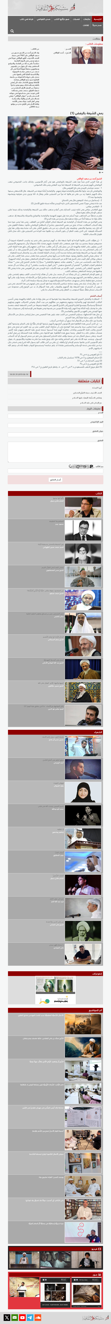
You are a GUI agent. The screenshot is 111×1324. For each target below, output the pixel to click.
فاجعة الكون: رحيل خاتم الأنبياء (53, 736)
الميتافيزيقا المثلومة (56, 521)
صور (95, 1275)
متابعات (86, 19)
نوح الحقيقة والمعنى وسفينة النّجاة (51, 544)
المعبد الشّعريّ (58, 875)
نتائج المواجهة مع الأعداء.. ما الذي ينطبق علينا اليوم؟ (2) (44, 706)
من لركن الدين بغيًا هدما (55, 921)
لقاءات (86, 25)
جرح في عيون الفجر (57, 898)
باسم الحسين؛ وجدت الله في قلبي (51, 806)
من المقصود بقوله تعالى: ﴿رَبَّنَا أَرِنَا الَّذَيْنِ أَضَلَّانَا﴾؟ (45, 590)
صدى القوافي (43, 19)
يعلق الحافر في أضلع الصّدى (53, 760)
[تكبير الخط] (100, 172)
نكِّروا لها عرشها (58, 498)
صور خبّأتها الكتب (61, 19)
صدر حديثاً (97, 25)
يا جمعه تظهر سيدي (56, 944)
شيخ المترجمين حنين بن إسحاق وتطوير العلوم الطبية (45, 613)
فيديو (94, 1249)
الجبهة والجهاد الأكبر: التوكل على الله (51, 683)
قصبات (76, 19)
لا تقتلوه (60, 829)
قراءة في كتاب (26, 19)
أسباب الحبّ (59, 852)
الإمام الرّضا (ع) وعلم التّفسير (53, 636)
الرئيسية (98, 19)
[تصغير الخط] (102, 172)
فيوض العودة (59, 783)
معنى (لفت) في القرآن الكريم (53, 567)
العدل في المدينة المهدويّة (54, 659)
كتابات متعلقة (89, 381)
